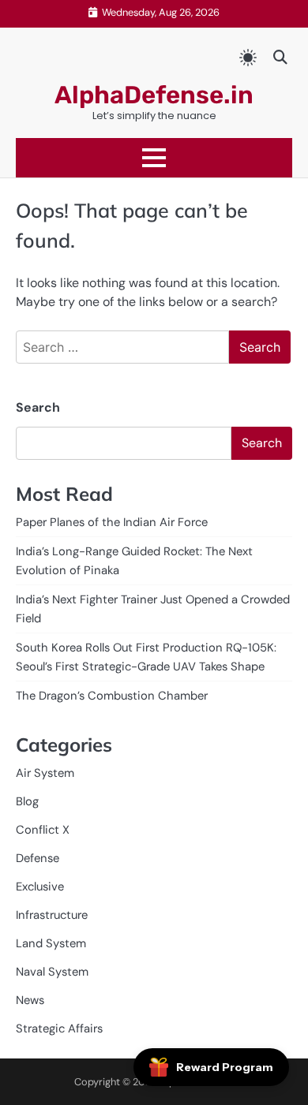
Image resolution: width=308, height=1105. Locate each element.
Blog (27, 801)
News (30, 1000)
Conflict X (42, 830)
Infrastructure (52, 915)
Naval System (52, 972)
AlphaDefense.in (154, 95)
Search (38, 407)
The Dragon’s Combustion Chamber (112, 696)
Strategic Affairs (59, 1028)
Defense (37, 858)
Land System (51, 943)
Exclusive (40, 886)
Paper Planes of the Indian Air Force (112, 522)
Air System (45, 773)
